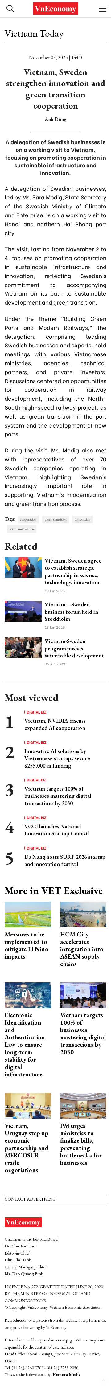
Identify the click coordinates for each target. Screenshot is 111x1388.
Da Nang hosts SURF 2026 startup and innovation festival (64, 860)
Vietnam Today (34, 33)
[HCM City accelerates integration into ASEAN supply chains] (83, 914)
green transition (56, 519)
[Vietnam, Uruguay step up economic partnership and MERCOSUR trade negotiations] (28, 1105)
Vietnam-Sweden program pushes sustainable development (74, 648)
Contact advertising (30, 1199)
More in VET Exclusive (54, 890)
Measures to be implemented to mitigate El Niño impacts (26, 945)
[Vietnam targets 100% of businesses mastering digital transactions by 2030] (83, 994)
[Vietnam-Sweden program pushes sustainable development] (23, 647)
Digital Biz (37, 712)
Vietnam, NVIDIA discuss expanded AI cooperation (55, 724)
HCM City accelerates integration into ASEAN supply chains (81, 949)
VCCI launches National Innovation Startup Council (56, 830)
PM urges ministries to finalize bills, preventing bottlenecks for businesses (81, 1144)
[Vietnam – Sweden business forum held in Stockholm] (23, 610)
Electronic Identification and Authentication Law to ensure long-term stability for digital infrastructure (25, 1044)
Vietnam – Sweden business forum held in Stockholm (71, 611)
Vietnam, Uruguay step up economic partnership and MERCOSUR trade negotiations (26, 1148)
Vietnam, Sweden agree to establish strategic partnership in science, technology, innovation (73, 571)
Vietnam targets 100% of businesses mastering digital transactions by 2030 (57, 796)
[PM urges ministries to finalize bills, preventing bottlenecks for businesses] (83, 1105)
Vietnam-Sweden (22, 528)
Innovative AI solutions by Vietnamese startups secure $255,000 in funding (57, 758)
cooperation (28, 519)
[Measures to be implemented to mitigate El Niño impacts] (28, 914)
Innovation (82, 519)
